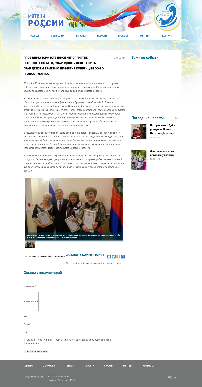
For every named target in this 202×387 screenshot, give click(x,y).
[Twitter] (114, 256)
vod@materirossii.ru (34, 376)
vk (169, 377)
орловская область (47, 256)
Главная (34, 35)
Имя (26, 316)
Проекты (123, 35)
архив (34, 256)
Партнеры (145, 35)
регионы (61, 256)
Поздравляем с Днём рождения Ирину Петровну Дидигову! (162, 129)
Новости (102, 35)
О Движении (57, 35)
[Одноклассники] (118, 256)
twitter (176, 377)
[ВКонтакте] (109, 256)
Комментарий (31, 301)
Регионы (81, 35)
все (176, 118)
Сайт (26, 331)
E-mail (27, 324)
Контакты (167, 35)
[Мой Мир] (123, 256)
